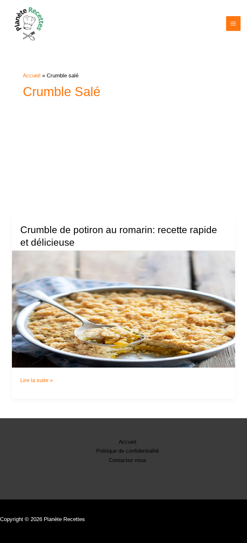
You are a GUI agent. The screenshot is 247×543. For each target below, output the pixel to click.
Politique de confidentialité (127, 451)
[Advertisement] (123, 167)
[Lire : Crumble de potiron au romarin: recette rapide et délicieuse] (123, 309)
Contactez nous (127, 460)
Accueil (127, 442)
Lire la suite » (36, 380)
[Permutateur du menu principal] (233, 23)
